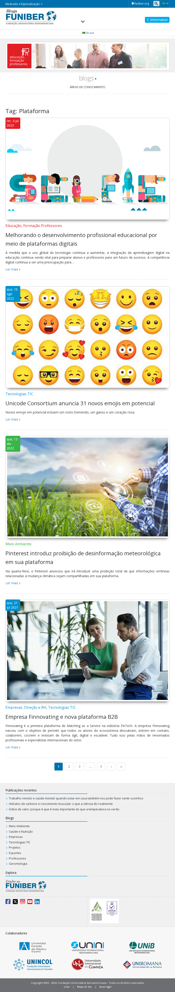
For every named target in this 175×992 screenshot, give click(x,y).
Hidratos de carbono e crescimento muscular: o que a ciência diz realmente (61, 804)
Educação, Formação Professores (33, 225)
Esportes (15, 853)
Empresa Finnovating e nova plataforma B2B (61, 716)
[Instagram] (22, 902)
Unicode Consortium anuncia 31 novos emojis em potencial (80, 403)
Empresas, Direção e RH (25, 707)
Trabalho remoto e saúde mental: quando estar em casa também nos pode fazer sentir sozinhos (76, 798)
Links (67, 986)
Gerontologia (18, 864)
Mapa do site (84, 986)
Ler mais (11, 269)
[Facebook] (7, 902)
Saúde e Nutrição (21, 831)
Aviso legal (105, 986)
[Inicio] (31, 16)
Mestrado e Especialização (23, 4)
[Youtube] (29, 902)
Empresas (16, 837)
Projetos (15, 847)
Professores (17, 858)
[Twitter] (15, 902)
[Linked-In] (37, 902)
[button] (165, 3)
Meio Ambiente (18, 543)
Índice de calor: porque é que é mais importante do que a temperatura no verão (64, 809)
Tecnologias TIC (19, 393)
